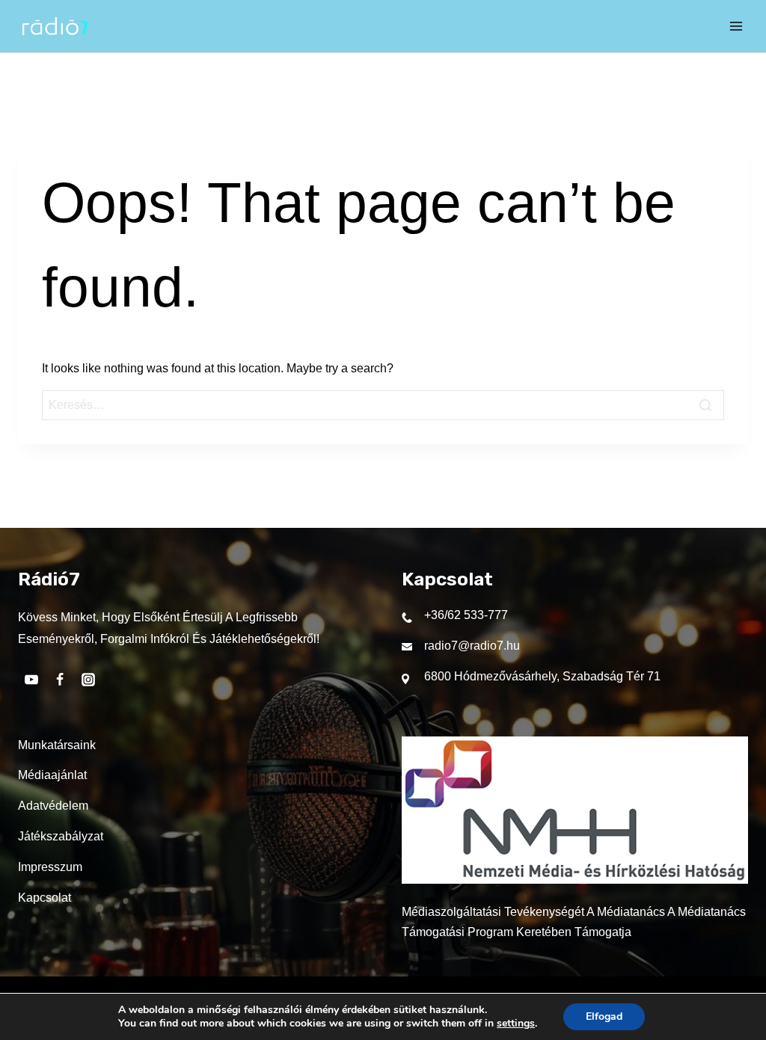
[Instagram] (88, 679)
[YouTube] (31, 679)
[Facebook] (59, 679)
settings (516, 1023)
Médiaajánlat (52, 775)
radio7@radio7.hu (472, 645)
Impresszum (50, 867)
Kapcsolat (44, 897)
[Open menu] (736, 26)
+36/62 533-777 (466, 615)
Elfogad (604, 1016)
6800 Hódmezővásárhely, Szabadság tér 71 (542, 676)
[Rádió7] (55, 26)
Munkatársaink (57, 745)
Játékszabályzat (60, 836)
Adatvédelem (53, 805)
